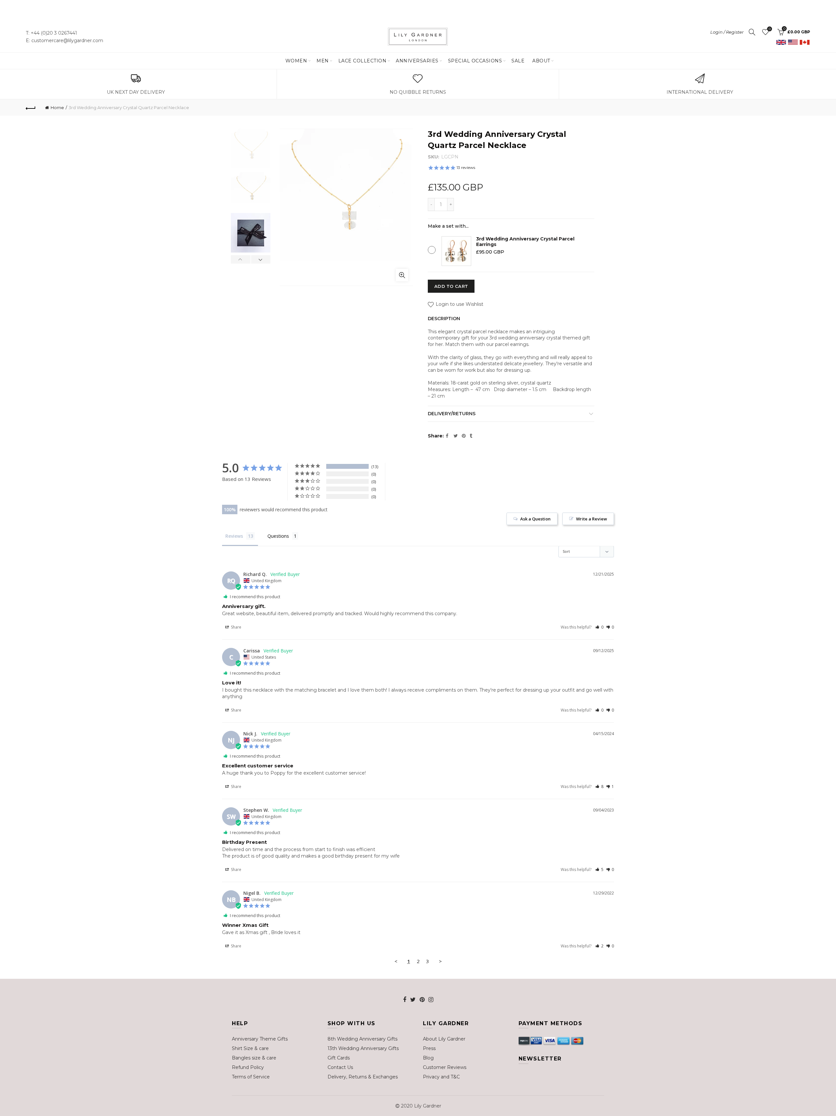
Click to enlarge (402, 275)
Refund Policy (248, 1067)
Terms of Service (251, 1077)
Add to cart (451, 286)
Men (322, 61)
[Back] (31, 107)
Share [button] (235, 627)
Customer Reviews (444, 1067)
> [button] (440, 961)
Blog (428, 1058)
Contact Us (340, 1067)
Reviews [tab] (234, 536)
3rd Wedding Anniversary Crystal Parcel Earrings (525, 241)
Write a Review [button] (591, 519)
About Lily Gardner (444, 1039)
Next (261, 259)
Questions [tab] (278, 536)
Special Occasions (475, 61)
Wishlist (769, 29)
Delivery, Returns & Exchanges (363, 1077)
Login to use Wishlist (458, 304)
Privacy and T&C (441, 1077)
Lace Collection (362, 61)
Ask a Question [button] (535, 519)
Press (429, 1048)
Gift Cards (339, 1058)
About (541, 61)
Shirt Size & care (250, 1048)
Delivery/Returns (451, 414)
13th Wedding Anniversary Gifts (363, 1048)
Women (296, 61)
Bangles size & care (254, 1058)
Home (57, 107)
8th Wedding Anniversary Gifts (362, 1039)
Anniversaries (417, 61)
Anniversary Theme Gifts (260, 1039)
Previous (241, 259)
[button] (599, 627)
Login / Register (727, 32)
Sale (517, 61)
